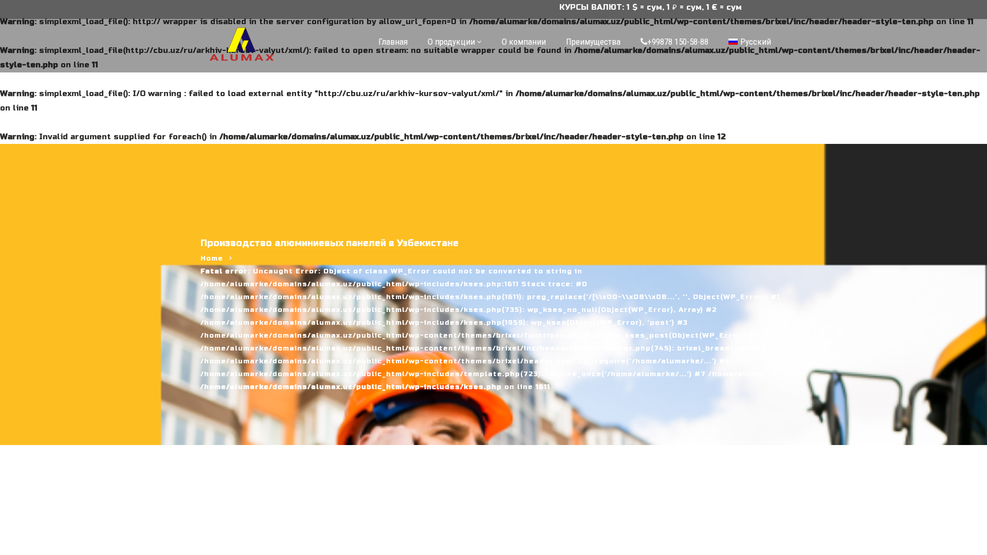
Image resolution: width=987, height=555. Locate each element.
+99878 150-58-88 (677, 41)
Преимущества (593, 41)
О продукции (451, 41)
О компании (524, 41)
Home (211, 258)
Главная (393, 41)
